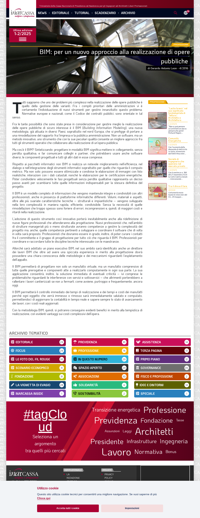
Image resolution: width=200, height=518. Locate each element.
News (42, 13)
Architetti (154, 431)
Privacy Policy (109, 476)
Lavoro (116, 451)
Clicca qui (43, 498)
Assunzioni (112, 431)
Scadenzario (105, 13)
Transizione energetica (116, 410)
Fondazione (157, 420)
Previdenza (116, 420)
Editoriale (60, 13)
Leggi (127, 431)
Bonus (171, 451)
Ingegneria (174, 441)
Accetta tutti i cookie (67, 508)
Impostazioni (132, 508)
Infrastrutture (142, 441)
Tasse (180, 420)
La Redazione (73, 476)
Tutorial (81, 13)
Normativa (148, 451)
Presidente (106, 441)
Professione (164, 409)
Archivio (128, 13)
